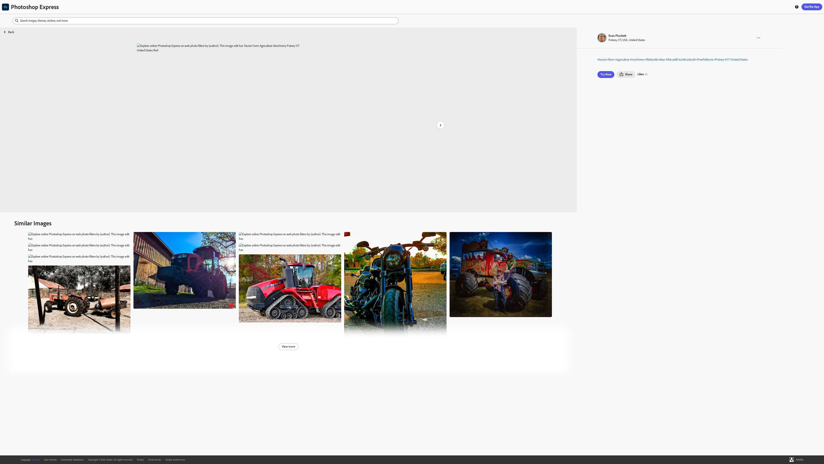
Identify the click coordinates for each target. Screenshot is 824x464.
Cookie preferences (175, 459)
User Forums (50, 459)
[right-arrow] (440, 125)
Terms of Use (154, 459)
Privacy (140, 459)
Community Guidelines (72, 459)
